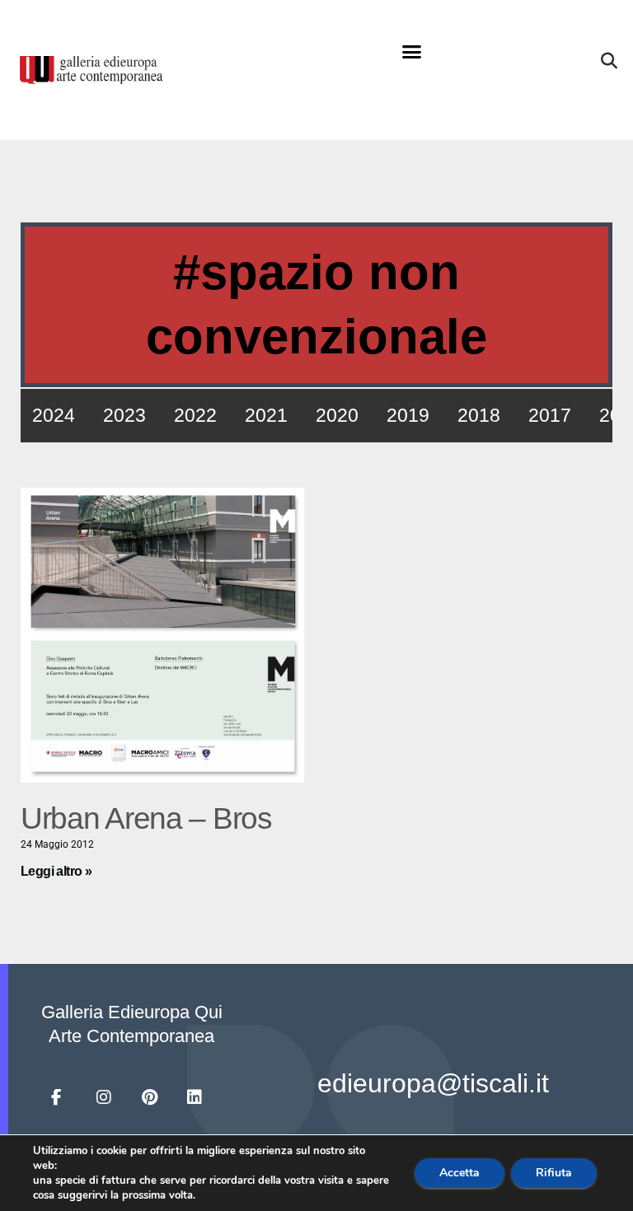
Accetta (459, 1173)
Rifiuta (554, 1173)
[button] (411, 52)
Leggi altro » (56, 871)
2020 (337, 415)
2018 (478, 415)
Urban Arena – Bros (146, 818)
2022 (195, 415)
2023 (124, 415)
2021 (266, 415)
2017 (549, 415)
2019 (408, 415)
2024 (53, 415)
